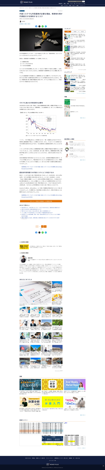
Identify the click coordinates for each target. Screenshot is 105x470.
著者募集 (70, 458)
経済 (29, 23)
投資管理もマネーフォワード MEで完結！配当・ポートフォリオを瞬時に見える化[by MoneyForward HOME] (41, 167)
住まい (73, 5)
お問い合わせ (65, 458)
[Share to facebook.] (36, 26)
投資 (25, 23)
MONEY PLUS (22, 7)
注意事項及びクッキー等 (58, 458)
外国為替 (21, 23)
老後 (70, 5)
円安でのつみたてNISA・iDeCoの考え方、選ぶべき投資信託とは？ (36, 211)
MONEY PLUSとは (28, 458)
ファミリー (82, 5)
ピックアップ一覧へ (80, 93)
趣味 (77, 5)
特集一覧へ (82, 117)
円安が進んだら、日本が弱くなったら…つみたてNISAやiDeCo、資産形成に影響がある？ (40, 207)
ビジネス (66, 5)
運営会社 (33, 458)
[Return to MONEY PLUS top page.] (26, 2)
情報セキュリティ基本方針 (40, 458)
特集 (68, 3)
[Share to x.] (39, 26)
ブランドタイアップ (80, 3)
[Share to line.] (43, 26)
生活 (62, 5)
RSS (73, 458)
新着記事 (60, 3)
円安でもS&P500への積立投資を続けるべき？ (31, 209)
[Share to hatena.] (46, 26)
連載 (64, 3)
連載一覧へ (82, 415)
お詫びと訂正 (77, 458)
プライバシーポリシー (49, 458)
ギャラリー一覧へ (81, 448)
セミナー (72, 3)
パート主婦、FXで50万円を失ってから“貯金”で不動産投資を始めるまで (37, 212)
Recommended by (57, 370)
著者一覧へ (82, 159)
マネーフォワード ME (52, 460)
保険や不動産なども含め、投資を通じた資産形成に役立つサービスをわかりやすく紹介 (40, 217)
